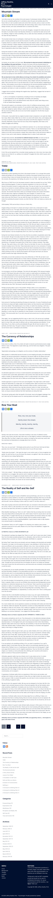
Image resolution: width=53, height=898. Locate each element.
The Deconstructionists (9, 770)
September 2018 (7, 826)
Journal (4, 878)
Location (4, 874)
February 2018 (6, 828)
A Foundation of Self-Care (9, 777)
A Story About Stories (8, 772)
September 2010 (7, 846)
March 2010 (6, 854)
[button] (48, 4)
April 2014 (5, 833)
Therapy (4, 872)
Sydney (39, 895)
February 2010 (6, 856)
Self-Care (32, 162)
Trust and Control (41, 162)
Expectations (25, 8)
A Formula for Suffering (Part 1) (11, 792)
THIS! (5, 166)
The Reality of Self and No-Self (18, 488)
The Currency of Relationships (18, 336)
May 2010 (5, 849)
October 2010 (6, 844)
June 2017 (5, 831)
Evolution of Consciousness (10, 782)
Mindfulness (33, 8)
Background (5, 870)
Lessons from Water (8, 775)
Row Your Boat (9, 405)
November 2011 (7, 836)
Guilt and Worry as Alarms (9, 780)
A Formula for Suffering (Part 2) (11, 790)
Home (3, 868)
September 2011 (7, 838)
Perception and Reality (43, 8)
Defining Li (5, 785)
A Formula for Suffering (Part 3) (11, 787)
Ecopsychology (17, 8)
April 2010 (5, 851)
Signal (29, 883)
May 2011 (5, 841)
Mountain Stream (11, 11)
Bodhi (3, 876)
